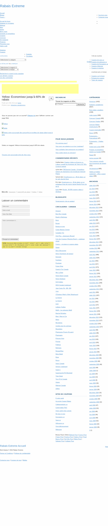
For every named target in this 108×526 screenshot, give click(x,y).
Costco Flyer (83, 435)
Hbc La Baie (59, 272)
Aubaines (3, 50)
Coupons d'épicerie (97, 66)
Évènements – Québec (96, 141)
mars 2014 (92, 198)
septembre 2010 (94, 327)
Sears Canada (60, 363)
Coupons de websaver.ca (99, 62)
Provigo (58, 341)
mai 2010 (92, 339)
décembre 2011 (94, 280)
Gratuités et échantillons (7, 33)
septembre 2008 (94, 402)
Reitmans (58, 348)
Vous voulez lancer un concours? (66, 153)
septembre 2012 (94, 251)
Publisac (58, 345)
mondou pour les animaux (63, 326)
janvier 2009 (93, 389)
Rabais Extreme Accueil (13, 446)
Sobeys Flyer (78, 437)
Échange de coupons (97, 78)
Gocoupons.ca (60, 417)
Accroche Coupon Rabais (63, 401)
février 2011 (92, 311)
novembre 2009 (94, 358)
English (89, 62)
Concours (3, 38)
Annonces (92, 101)
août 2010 (92, 330)
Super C (58, 370)
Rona (57, 357)
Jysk (57, 291)
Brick (57, 220)
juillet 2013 (92, 223)
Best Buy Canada (61, 214)
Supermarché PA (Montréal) (64, 373)
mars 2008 (92, 421)
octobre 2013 (93, 214)
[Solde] (4, 128)
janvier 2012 (93, 276)
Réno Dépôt (59, 354)
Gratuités (29, 54)
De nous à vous (60, 414)
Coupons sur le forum (98, 76)
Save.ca (58, 420)
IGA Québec (59, 282)
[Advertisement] (38, 81)
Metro (57, 319)
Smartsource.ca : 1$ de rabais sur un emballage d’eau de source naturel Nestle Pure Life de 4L (71, 184)
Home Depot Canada (62, 276)
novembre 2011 (94, 283)
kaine (57, 189)
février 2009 (93, 386)
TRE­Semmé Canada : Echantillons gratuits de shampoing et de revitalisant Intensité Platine (70, 172)
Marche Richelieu (61, 313)
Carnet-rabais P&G (61, 407)
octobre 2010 (93, 323)
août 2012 (92, 254)
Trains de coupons (97, 80)
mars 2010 (92, 345)
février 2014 (93, 201)
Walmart (2, 25)
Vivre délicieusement (62, 426)
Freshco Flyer (69, 437)
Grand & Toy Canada (62, 269)
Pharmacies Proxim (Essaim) (65, 332)
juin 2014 (92, 189)
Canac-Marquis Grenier (63, 229)
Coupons (2, 35)
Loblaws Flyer (69, 441)
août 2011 (92, 292)
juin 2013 (92, 226)
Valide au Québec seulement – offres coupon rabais (97, 174)
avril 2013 (92, 232)
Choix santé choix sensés (63, 411)
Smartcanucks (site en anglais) (65, 201)
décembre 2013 (94, 207)
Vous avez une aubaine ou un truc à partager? (70, 146)
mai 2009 (92, 377)
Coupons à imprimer (97, 68)
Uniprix (58, 382)
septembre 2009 (94, 364)
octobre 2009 (93, 361)
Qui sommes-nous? (62, 143)
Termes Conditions (6, 453)
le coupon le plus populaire (12, 73)
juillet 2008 (92, 408)
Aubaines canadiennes (18, 105)
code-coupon (93, 115)
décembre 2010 (94, 317)
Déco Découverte (61, 250)
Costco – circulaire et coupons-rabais (67, 244)
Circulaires (29, 56)
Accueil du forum (5, 21)
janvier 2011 (93, 314)
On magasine (4, 40)
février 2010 (93, 349)
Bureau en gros (60, 226)
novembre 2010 (94, 320)
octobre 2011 (93, 286)
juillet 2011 (92, 295)
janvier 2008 (93, 427)
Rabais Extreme (12, 6)
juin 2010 (92, 336)
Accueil (2, 13)
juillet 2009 (92, 370)
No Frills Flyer (68, 439)
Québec (34, 192)
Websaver (59, 429)
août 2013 (92, 220)
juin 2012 (92, 261)
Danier (57, 247)
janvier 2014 (93, 204)
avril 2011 (92, 305)
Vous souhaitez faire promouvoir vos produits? (70, 149)
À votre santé (60, 398)
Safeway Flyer (60, 441)
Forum (2, 17)
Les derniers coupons (6, 76)
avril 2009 (92, 380)
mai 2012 (92, 264)
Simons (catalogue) (61, 366)
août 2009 (92, 367)
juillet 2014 (92, 185)
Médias (25, 460)
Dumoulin (58, 257)
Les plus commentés (6, 78)
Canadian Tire (60, 233)
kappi (19, 103)
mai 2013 (92, 229)
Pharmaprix (59, 335)
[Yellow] (5, 124)
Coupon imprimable (95, 130)
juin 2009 (92, 374)
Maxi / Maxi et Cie (61, 316)
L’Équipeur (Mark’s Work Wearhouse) (67, 294)
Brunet (58, 223)
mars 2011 (92, 308)
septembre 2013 (94, 217)
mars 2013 (92, 236)
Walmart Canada (61, 385)
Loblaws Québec (61, 307)
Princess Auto (60, 338)
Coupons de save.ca (97, 60)
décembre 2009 (94, 355)
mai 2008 (92, 414)
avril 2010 (92, 342)
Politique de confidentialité (22, 453)
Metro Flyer (77, 439)
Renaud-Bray (59, 351)
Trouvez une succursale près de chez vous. (16, 155)
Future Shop (59, 266)
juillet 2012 (92, 258)
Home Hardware (60, 279)
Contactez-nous (103, 17)
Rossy (57, 360)
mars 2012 (92, 270)
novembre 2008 (94, 396)
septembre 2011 (94, 289)
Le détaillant (4, 63)
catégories (3, 56)
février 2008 (93, 424)
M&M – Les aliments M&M (64, 310)
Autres (2, 29)
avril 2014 (92, 195)
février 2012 (93, 273)
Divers (91, 133)
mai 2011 (92, 301)
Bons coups (3, 31)
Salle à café (3, 46)
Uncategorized (93, 168)
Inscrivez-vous (102, 15)
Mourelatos (59, 329)
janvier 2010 (93, 352)
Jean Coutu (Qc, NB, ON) (63, 288)
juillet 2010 (92, 333)
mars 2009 (92, 383)
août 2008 (92, 405)
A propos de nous (16, 460)
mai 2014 (92, 192)
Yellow (40, 192)
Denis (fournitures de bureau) (64, 254)
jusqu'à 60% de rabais (23, 192)
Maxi (1, 27)
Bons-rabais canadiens (96, 110)
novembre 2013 (94, 210)
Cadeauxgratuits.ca (61, 404)
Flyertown (58, 263)
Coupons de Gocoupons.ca (99, 64)
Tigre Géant (59, 376)
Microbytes (59, 323)
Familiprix (58, 260)
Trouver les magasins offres (65, 101)
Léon (57, 304)
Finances (3, 42)
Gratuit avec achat (95, 146)
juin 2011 (92, 298)
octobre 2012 (93, 248)
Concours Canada (94, 118)
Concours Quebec (94, 121)
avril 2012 (92, 267)
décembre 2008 (94, 392)
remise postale (93, 158)
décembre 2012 (94, 242)
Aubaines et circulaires (7, 23)
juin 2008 (92, 411)
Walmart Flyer (73, 435)
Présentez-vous (5, 44)
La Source (59, 297)
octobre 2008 (93, 399)
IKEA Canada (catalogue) (63, 285)
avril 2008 (92, 418)
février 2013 (93, 239)
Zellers (58, 388)
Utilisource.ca (60, 423)
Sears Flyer (59, 437)
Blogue (2, 15)
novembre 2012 (94, 245)
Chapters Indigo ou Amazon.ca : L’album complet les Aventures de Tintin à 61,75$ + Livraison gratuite (71, 164)
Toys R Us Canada (61, 379)
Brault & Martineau (61, 217)
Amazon (58, 211)
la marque (14, 63)
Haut (106, 446)
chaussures (12, 192)
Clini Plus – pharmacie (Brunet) (65, 236)
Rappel (91, 155)
